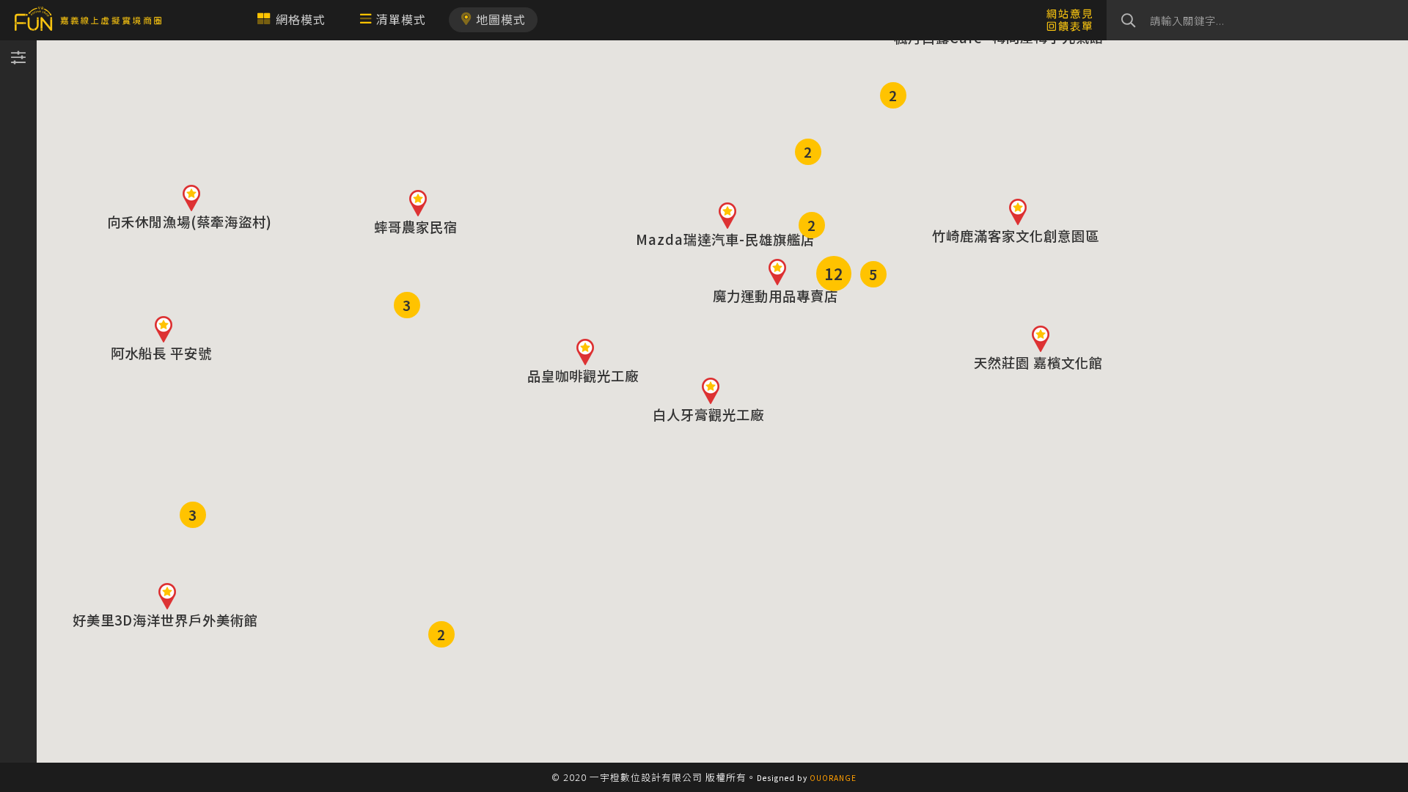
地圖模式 (501, 19)
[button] (727, 215)
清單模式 (401, 19)
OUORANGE (833, 777)
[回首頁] (88, 20)
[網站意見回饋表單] (1069, 19)
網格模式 (301, 19)
